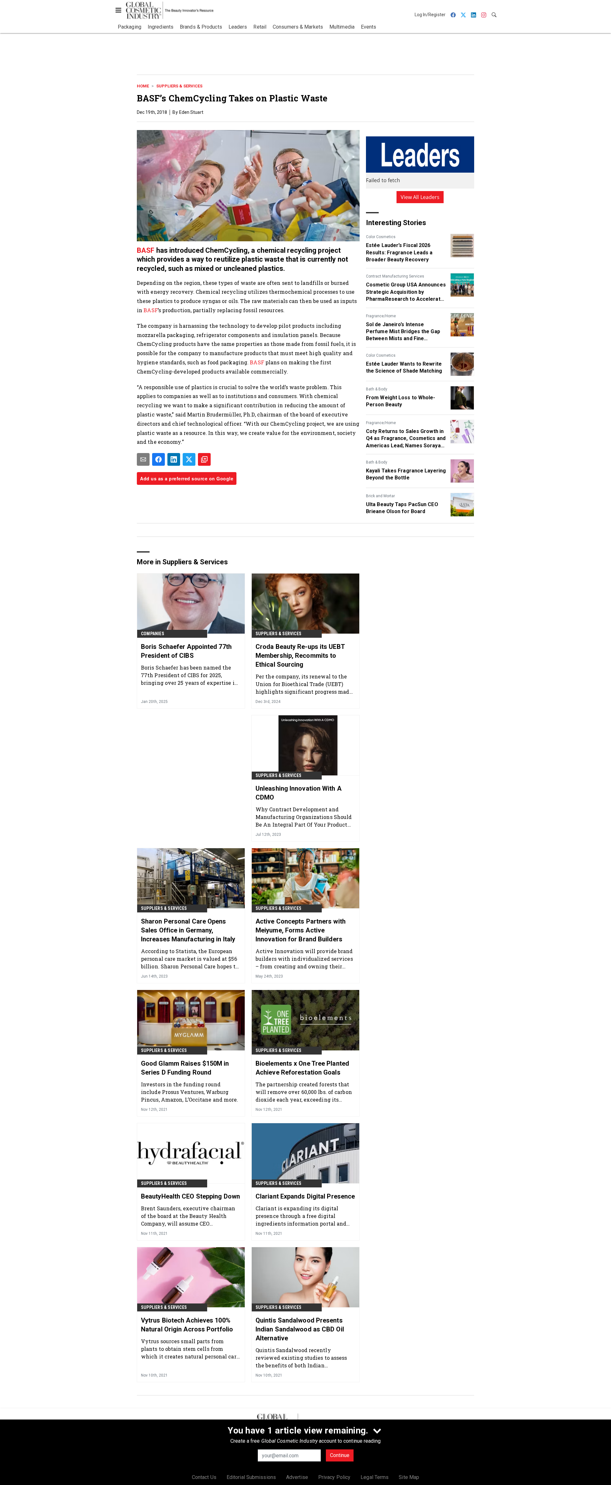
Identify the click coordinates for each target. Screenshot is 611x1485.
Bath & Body (376, 389)
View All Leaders (420, 197)
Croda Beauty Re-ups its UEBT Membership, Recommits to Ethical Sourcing (300, 655)
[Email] (143, 459)
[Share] (158, 459)
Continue (339, 1455)
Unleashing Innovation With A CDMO (298, 793)
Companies (152, 633)
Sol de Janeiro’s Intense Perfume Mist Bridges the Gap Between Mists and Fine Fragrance (403, 331)
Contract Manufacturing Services (395, 276)
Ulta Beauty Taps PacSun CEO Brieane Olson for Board (402, 507)
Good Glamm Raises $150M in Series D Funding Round (185, 1068)
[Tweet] (189, 459)
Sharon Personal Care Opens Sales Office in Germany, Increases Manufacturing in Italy (188, 930)
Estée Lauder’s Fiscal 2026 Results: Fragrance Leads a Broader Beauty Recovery (399, 252)
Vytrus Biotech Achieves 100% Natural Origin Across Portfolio (187, 1325)
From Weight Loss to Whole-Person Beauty (400, 401)
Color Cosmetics (381, 237)
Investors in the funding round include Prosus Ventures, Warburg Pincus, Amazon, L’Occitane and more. (189, 1092)
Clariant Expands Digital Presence (305, 1196)
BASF (145, 250)
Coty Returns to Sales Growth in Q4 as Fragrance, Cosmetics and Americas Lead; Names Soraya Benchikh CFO (406, 438)
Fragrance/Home (381, 316)
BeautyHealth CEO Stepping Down (190, 1196)
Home (143, 86)
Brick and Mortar (380, 496)
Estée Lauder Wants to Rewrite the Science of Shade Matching (404, 367)
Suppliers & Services (179, 86)
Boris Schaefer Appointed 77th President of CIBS (186, 651)
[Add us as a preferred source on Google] (204, 459)
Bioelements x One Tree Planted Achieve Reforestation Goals (302, 1068)
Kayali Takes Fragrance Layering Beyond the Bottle (406, 474)
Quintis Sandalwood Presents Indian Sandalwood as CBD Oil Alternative (300, 1329)
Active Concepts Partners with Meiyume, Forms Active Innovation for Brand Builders (301, 930)
